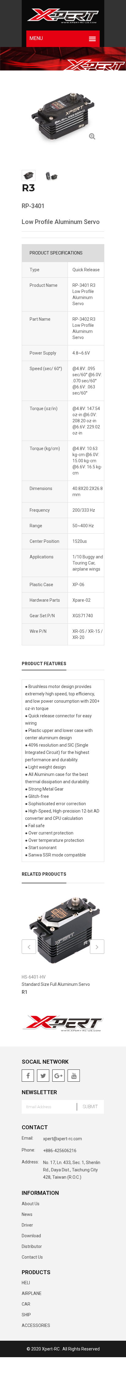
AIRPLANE (32, 1293)
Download (31, 1235)
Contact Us (32, 1257)
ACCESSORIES (36, 1325)
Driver (27, 1225)
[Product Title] (92, 136)
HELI (26, 1282)
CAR (26, 1304)
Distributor (32, 1246)
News (27, 1214)
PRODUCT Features (44, 663)
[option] (63, 115)
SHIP (26, 1314)
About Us (30, 1203)
